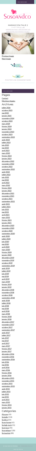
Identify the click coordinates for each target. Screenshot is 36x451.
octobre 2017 (7, 327)
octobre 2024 (7, 121)
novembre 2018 (8, 292)
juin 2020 (5, 241)
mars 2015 (6, 402)
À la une (5, 414)
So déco (5, 420)
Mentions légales (8, 101)
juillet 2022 (6, 175)
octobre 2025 (7, 110)
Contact (5, 98)
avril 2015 (5, 400)
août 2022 (6, 172)
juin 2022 (5, 177)
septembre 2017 (8, 330)
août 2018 (6, 300)
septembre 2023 (8, 137)
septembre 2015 (8, 386)
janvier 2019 (6, 287)
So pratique (6, 430)
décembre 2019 (8, 258)
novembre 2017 (8, 325)
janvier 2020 (6, 255)
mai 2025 (5, 113)
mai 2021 (5, 212)
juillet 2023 (6, 142)
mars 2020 (6, 250)
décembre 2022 (8, 161)
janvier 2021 (6, 223)
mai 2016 (5, 365)
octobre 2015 (7, 383)
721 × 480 (22, 27)
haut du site (18, 449)
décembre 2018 (8, 290)
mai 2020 (5, 244)
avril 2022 (5, 183)
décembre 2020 (8, 225)
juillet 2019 (6, 271)
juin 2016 (5, 362)
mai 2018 (5, 308)
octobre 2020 (7, 231)
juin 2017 (5, 338)
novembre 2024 (8, 118)
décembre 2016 (8, 354)
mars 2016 (6, 370)
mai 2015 (5, 397)
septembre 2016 (8, 359)
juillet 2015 (6, 391)
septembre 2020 (8, 233)
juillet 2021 (6, 207)
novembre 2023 (8, 132)
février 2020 (7, 252)
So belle (5, 417)
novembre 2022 (8, 164)
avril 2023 (5, 150)
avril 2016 (5, 367)
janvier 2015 (6, 408)
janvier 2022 (6, 191)
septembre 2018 (8, 298)
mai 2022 (5, 180)
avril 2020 (5, 247)
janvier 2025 (6, 116)
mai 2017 (5, 341)
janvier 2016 (6, 375)
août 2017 (6, 333)
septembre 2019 (8, 266)
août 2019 (6, 268)
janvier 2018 (6, 319)
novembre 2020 (8, 228)
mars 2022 (6, 185)
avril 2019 (5, 279)
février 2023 (7, 156)
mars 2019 (6, 282)
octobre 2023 (7, 134)
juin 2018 (5, 306)
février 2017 (7, 349)
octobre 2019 (7, 263)
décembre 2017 (8, 322)
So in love (5, 428)
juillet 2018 (6, 303)
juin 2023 (5, 145)
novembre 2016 (8, 357)
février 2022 (7, 188)
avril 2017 (5, 343)
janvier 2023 (6, 158)
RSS (19, 446)
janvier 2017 (6, 351)
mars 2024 (6, 124)
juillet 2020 (6, 239)
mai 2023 (5, 148)
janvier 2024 (6, 129)
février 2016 (7, 373)
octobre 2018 (7, 295)
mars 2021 (6, 217)
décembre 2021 (8, 193)
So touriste (6, 433)
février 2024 (7, 126)
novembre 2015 (8, 381)
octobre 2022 (7, 166)
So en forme (6, 422)
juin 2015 (5, 394)
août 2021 (6, 204)
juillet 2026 (6, 108)
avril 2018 (5, 311)
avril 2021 (5, 215)
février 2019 (7, 284)
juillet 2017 (6, 335)
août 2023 (6, 140)
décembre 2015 (8, 378)
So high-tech (7, 425)
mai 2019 (5, 276)
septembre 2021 (8, 201)
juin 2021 (5, 209)
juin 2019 (5, 274)
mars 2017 (6, 346)
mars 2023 (6, 153)
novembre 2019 (8, 260)
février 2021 (7, 220)
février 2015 (7, 405)
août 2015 (6, 389)
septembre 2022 (8, 169)
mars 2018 (6, 314)
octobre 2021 (7, 199)
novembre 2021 (8, 196)
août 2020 (6, 236)
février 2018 (7, 316)
